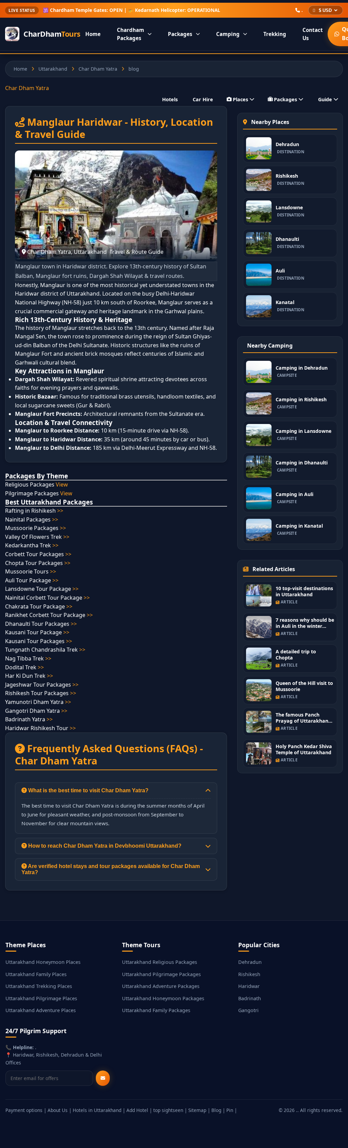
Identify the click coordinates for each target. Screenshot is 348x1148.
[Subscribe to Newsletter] (103, 1078)
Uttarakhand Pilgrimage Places (41, 998)
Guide (325, 99)
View (62, 484)
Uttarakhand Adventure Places (40, 1010)
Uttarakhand (52, 69)
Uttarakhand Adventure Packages (160, 986)
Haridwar (249, 986)
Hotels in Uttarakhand (97, 1110)
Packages (180, 34)
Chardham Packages (130, 34)
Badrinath (249, 998)
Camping (228, 34)
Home (93, 34)
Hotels (170, 99)
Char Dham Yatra (98, 69)
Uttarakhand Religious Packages (159, 962)
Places (240, 99)
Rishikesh (249, 974)
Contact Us (312, 34)
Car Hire (203, 99)
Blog (216, 1110)
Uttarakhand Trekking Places (38, 986)
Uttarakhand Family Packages (156, 1010)
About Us (58, 1110)
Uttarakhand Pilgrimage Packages (161, 974)
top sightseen (168, 1110)
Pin (229, 1110)
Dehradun (250, 962)
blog (133, 69)
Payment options (23, 1110)
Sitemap (197, 1110)
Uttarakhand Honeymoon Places (43, 962)
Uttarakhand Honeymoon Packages (163, 998)
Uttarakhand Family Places (36, 974)
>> (60, 510)
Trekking (274, 34)
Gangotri (248, 1010)
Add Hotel (137, 1110)
